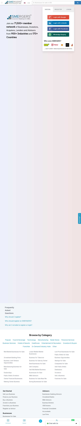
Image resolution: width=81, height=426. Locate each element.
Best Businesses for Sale (37, 363)
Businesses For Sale (9, 416)
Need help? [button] (79, 219)
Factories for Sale (60, 378)
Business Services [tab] (9, 343)
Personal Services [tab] (67, 340)
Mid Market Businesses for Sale (14, 351)
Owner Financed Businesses (13, 378)
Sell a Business (60, 375)
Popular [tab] (8, 340)
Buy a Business (8, 400)
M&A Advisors (33, 375)
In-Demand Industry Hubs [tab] (41, 346)
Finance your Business (10, 397)
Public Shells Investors (11, 375)
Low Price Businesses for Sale (64, 351)
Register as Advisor (9, 408)
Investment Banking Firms (12, 357)
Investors (58, 372)
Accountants (46, 411)
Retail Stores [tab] (54, 340)
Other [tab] (55, 346)
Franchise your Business (11, 405)
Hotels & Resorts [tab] (24, 343)
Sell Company (33, 366)
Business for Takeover (36, 357)
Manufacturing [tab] (43, 340)
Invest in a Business (9, 403)
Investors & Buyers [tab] (70, 343)
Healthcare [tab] (36, 343)
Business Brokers (48, 403)
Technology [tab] (31, 340)
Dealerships (8, 372)
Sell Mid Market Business (37, 369)
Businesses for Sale (35, 372)
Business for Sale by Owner (38, 360)
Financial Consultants (49, 408)
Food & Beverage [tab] (19, 340)
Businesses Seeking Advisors (52, 394)
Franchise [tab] (26, 346)
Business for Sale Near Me (38, 378)
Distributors (58, 369)
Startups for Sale (60, 360)
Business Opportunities (62, 357)
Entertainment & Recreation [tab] (51, 343)
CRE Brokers (46, 405)
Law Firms (45, 414)
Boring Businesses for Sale (38, 381)
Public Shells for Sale (62, 354)
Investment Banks (48, 397)
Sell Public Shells (60, 366)
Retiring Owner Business (12, 381)
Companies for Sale (61, 363)
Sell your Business (9, 394)
